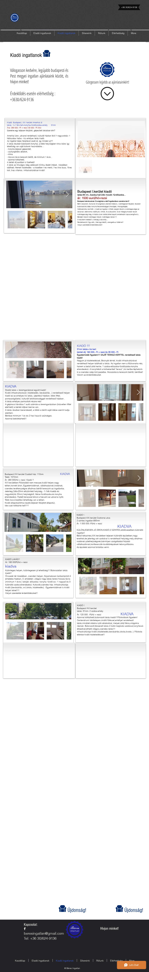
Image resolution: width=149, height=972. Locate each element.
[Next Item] (67, 194)
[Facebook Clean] (24, 928)
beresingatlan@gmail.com (44, 933)
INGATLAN (74, 931)
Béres (74, 928)
